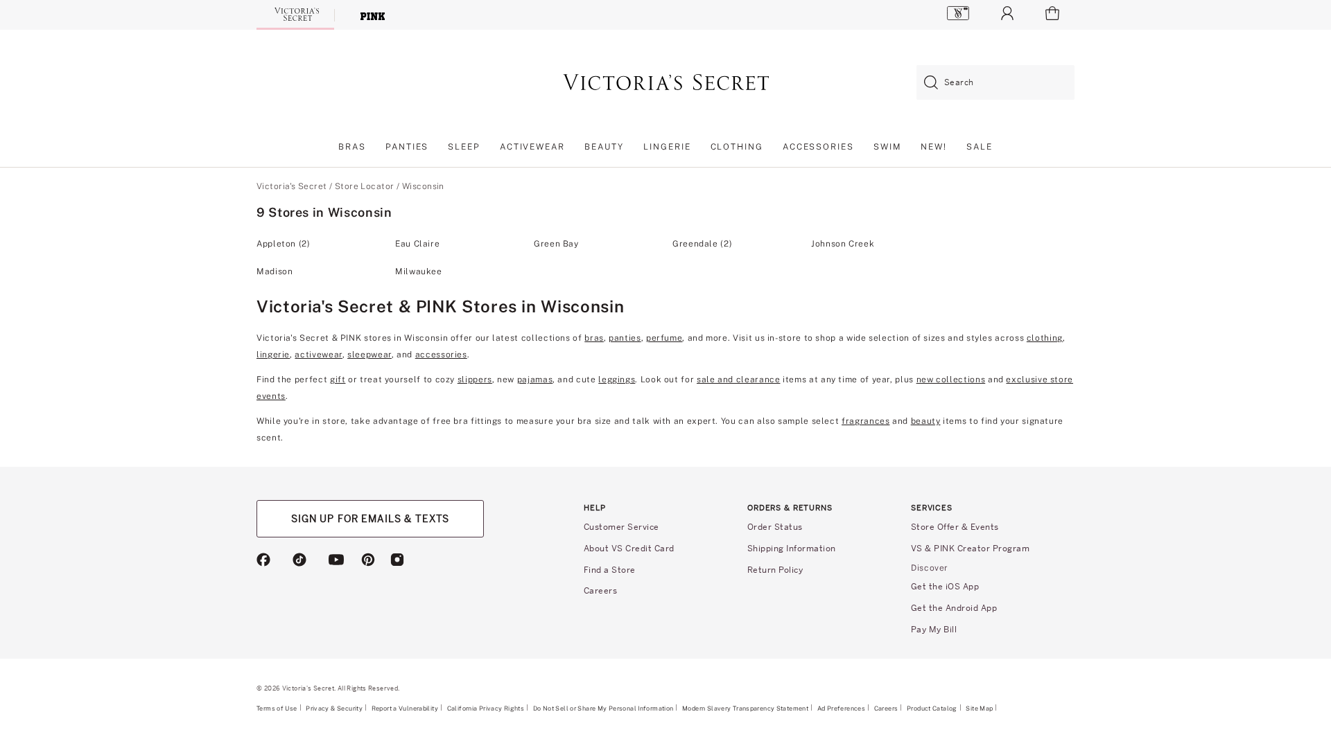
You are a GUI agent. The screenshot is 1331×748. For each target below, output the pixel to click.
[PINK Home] (373, 15)
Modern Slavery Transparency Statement (745, 708)
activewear (318, 354)
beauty (926, 421)
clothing (1045, 338)
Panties (406, 147)
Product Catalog (932, 708)
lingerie (273, 354)
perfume (664, 338)
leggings (616, 379)
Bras (352, 147)
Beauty (604, 147)
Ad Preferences (841, 708)
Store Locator (364, 186)
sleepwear (369, 354)
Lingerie (666, 147)
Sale (979, 147)
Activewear (532, 147)
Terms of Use (276, 708)
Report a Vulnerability (405, 708)
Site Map (979, 708)
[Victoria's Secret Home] (295, 14)
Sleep (464, 147)
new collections (951, 379)
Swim (887, 147)
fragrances (865, 421)
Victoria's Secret (291, 186)
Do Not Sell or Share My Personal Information (603, 708)
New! (934, 147)
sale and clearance (739, 379)
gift (338, 379)
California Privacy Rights (485, 708)
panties (625, 338)
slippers (475, 379)
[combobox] (995, 82)
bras (594, 338)
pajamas (535, 379)
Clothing (737, 147)
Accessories (818, 147)
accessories (441, 354)
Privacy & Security (334, 708)
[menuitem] (352, 150)
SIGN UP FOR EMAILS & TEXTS (370, 518)
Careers (886, 708)
